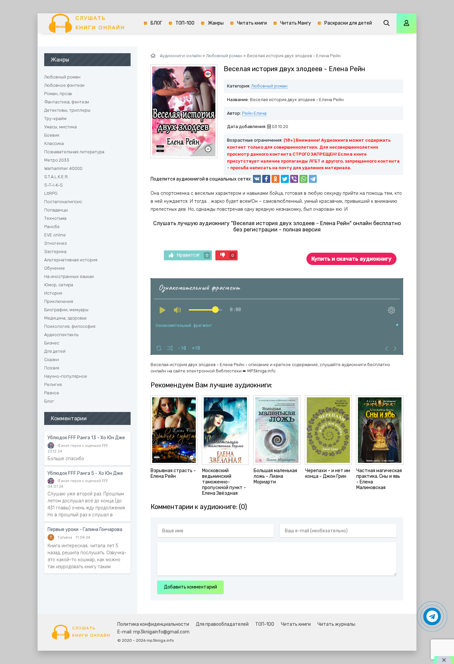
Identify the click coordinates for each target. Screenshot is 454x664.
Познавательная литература (74, 151)
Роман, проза (58, 93)
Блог (49, 401)
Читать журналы (336, 624)
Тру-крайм (55, 118)
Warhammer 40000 (63, 168)
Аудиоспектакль (61, 334)
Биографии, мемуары (66, 309)
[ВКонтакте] (257, 179)
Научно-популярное (65, 376)
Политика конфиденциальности (153, 624)
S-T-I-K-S (53, 185)
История (53, 293)
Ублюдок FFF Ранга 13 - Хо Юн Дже (86, 438)
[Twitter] (285, 179)
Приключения (58, 301)
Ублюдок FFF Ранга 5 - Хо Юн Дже (85, 473)
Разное (51, 392)
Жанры (216, 23)
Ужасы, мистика (60, 126)
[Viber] (294, 179)
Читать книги (252, 23)
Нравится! (192, 255)
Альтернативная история (70, 259)
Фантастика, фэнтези (66, 101)
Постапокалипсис (63, 201)
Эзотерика (55, 251)
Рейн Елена (254, 113)
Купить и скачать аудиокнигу (351, 259)
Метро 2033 (56, 160)
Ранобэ (51, 226)
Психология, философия (69, 326)
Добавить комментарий (190, 587)
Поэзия (51, 367)
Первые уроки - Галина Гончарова (85, 529)
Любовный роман (269, 85)
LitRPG (50, 193)
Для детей (54, 351)
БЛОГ (156, 23)
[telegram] (313, 179)
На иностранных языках (69, 276)
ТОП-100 (184, 23)
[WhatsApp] (303, 179)
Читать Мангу (295, 23)
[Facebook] (266, 179)
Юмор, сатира (58, 284)
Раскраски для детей (348, 23)
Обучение (54, 268)
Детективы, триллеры (67, 110)
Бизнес (51, 342)
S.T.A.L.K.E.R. (56, 176)
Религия (53, 384)
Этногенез (55, 243)
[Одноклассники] (276, 179)
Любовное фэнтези (64, 85)
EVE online (55, 234)
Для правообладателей (222, 624)
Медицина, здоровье (65, 318)
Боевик (51, 135)
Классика (54, 143)
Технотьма (55, 218)
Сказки (51, 359)
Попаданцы (56, 209)
